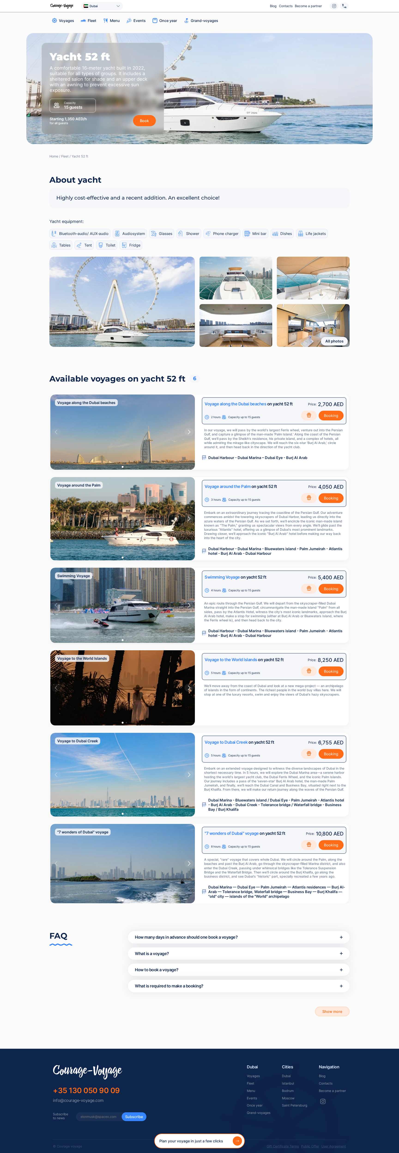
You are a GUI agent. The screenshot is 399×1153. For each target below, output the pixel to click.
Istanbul (288, 1083)
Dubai (286, 1076)
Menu (251, 1091)
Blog (273, 6)
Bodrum (288, 1091)
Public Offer (310, 1146)
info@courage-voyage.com (78, 1100)
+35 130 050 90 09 (86, 1090)
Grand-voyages (258, 1113)
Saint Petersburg (294, 1105)
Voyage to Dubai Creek (226, 742)
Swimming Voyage (222, 577)
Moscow (288, 1098)
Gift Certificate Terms (283, 1146)
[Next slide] (189, 432)
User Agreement (333, 1146)
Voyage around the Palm (228, 486)
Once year (255, 1105)
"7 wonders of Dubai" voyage (232, 833)
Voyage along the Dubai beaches (235, 403)
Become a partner (308, 6)
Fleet (250, 1083)
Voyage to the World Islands (231, 659)
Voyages (253, 1076)
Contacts (286, 6)
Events (252, 1098)
